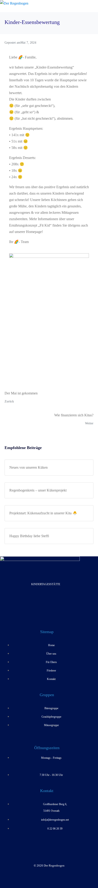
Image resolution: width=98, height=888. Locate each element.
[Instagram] (53, 601)
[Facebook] (38, 601)
